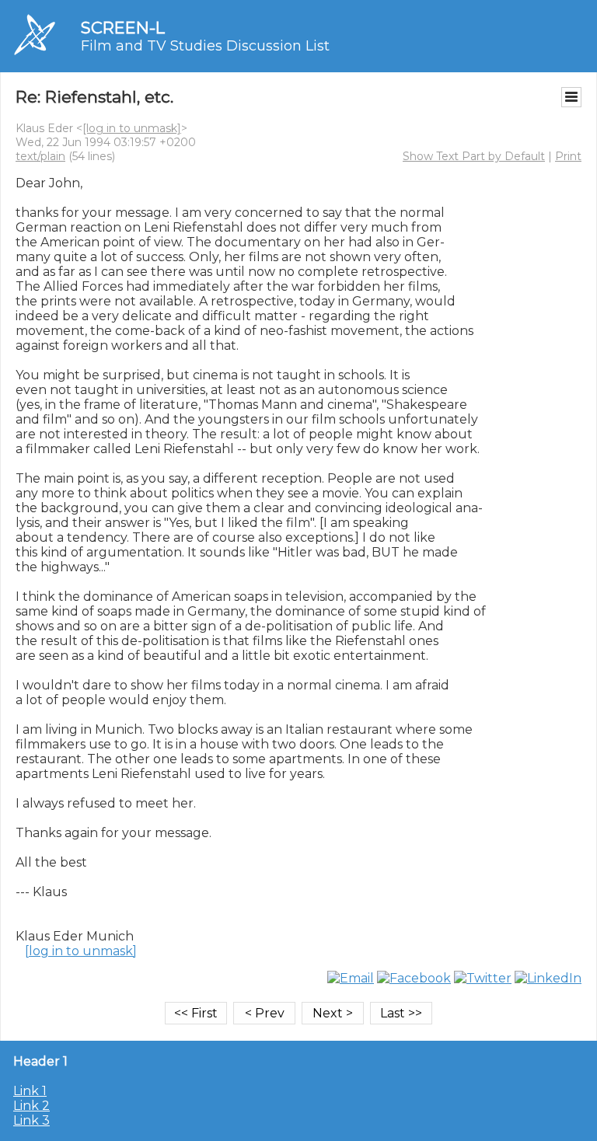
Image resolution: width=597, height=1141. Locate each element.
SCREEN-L (123, 27)
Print (568, 156)
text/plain (40, 156)
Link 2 (31, 1105)
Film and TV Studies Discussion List (205, 45)
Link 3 (31, 1120)
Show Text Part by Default (474, 156)
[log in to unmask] (131, 128)
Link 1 (30, 1090)
